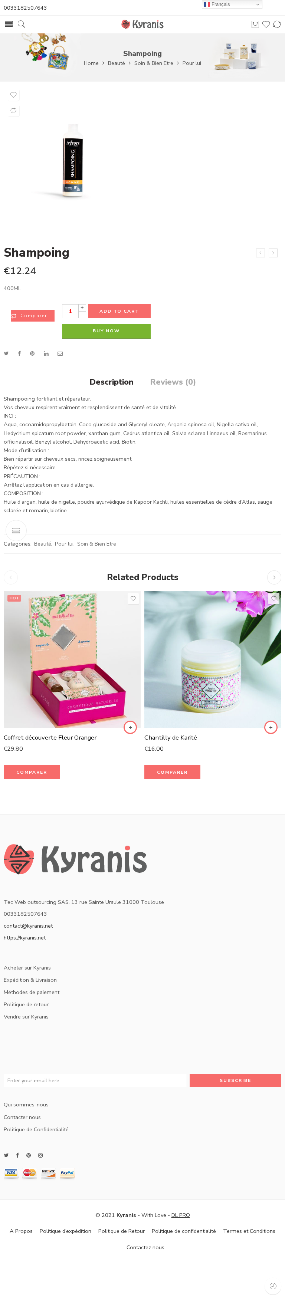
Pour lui (192, 63)
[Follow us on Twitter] (6, 1155)
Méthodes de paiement (31, 992)
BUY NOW (106, 331)
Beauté (116, 63)
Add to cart (119, 311)
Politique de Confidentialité (36, 1129)
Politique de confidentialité (184, 1231)
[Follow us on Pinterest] (28, 1155)
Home (91, 63)
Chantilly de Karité (170, 737)
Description (111, 382)
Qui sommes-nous (26, 1104)
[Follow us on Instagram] (40, 1155)
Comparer (33, 316)
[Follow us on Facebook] (17, 1155)
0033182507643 (25, 7)
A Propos (21, 1231)
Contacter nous (22, 1117)
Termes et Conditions (249, 1231)
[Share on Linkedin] (46, 353)
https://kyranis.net (25, 937)
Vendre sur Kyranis (26, 1016)
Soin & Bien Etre (153, 63)
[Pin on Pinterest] (32, 353)
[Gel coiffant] (260, 253)
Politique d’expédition (65, 1231)
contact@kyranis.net (28, 925)
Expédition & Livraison (30, 980)
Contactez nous (145, 1247)
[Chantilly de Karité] (212, 659)
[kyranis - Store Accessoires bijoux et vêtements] (142, 24)
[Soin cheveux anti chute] (273, 253)
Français (220, 4)
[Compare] (13, 110)
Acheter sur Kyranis (27, 967)
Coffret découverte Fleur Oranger (50, 737)
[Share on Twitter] (6, 353)
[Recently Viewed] (273, 1286)
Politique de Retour (121, 1231)
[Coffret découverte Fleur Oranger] (72, 659)
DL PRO (180, 1215)
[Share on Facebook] (19, 353)
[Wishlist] (13, 95)
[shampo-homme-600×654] (72, 159)
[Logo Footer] (76, 862)
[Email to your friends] (60, 353)
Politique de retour (26, 1004)
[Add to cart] (130, 727)
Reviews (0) (173, 382)
